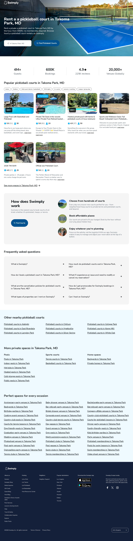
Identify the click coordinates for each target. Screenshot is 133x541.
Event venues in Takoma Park (59, 428)
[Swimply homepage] (66, 3)
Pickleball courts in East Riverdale (19, 328)
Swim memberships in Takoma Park (103, 450)
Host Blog (7, 495)
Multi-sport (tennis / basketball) (31, 89)
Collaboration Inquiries (11, 515)
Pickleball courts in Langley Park (19, 332)
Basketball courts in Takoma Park (61, 363)
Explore (7, 518)
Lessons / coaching (69, 89)
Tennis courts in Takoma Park (59, 359)
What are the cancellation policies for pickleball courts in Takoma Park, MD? (36, 287)
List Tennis (25, 482)
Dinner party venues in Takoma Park (103, 424)
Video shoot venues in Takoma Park (103, 454)
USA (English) (117, 530)
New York (59, 482)
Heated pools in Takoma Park (17, 372)
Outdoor (15, 89)
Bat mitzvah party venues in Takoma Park (106, 407)
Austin (59, 491)
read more (27, 133)
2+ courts (57, 89)
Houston (59, 495)
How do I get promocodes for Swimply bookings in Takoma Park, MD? (91, 287)
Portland (59, 485)
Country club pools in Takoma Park (19, 419)
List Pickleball (26, 485)
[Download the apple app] (84, 480)
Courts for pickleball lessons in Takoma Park (107, 419)
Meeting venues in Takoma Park (18, 437)
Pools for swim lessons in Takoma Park (104, 445)
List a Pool (25, 479)
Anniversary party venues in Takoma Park (23, 402)
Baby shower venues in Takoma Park (62, 402)
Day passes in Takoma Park (58, 424)
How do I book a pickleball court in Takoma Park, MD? (35, 275)
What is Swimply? (19, 264)
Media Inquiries (9, 485)
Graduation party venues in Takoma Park (22, 432)
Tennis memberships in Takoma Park (62, 454)
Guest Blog (8, 491)
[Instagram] (117, 487)
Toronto (59, 501)
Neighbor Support (44, 479)
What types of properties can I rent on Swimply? (33, 296)
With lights (47, 89)
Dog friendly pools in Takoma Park (19, 428)
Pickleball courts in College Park (102, 324)
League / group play (84, 89)
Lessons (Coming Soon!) (11, 506)
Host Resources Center (28, 491)
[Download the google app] (84, 485)
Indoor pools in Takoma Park (17, 363)
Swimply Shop (9, 482)
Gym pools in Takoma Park (58, 432)
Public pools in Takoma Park (16, 380)
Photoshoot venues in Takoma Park (20, 441)
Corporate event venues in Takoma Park (63, 415)
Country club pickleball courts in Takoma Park (108, 415)
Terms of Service (35, 530)
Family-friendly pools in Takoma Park (104, 428)
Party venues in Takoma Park (100, 437)
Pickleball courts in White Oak (101, 332)
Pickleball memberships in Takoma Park (105, 441)
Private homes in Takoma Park (101, 363)
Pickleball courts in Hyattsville (59, 328)
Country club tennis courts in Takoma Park (65, 419)
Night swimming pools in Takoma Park (63, 437)
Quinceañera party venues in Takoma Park (23, 450)
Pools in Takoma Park (13, 359)
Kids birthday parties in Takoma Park (103, 432)
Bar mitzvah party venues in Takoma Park (64, 407)
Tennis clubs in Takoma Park (17, 454)
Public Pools (8, 521)
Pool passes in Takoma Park (58, 445)
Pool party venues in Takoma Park (19, 445)
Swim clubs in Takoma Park (58, 450)
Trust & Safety (9, 512)
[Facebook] (107, 487)
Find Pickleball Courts (48, 43)
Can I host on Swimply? (79, 296)
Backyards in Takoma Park (99, 359)
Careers (7, 479)
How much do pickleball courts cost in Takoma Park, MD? (92, 265)
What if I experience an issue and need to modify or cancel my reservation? (92, 276)
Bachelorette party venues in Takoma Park (106, 402)
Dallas (59, 498)
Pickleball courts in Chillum (58, 324)
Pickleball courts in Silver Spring (60, 332)
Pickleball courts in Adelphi (16, 324)
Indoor (7, 89)
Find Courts (20, 223)
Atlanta (59, 488)
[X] (112, 487)
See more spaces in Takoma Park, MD (20, 185)
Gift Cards (7, 488)
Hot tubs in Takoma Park (15, 367)
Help (6, 509)
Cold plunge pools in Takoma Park (19, 376)
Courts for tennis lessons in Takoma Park (22, 424)
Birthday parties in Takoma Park (18, 411)
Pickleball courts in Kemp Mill (100, 328)
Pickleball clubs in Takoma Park (60, 441)
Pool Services (8, 503)
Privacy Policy (46, 530)
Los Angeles (60, 479)
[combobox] (17, 43)
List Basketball (26, 488)
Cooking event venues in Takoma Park (21, 415)
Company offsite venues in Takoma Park (105, 411)
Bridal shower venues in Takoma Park (63, 411)
